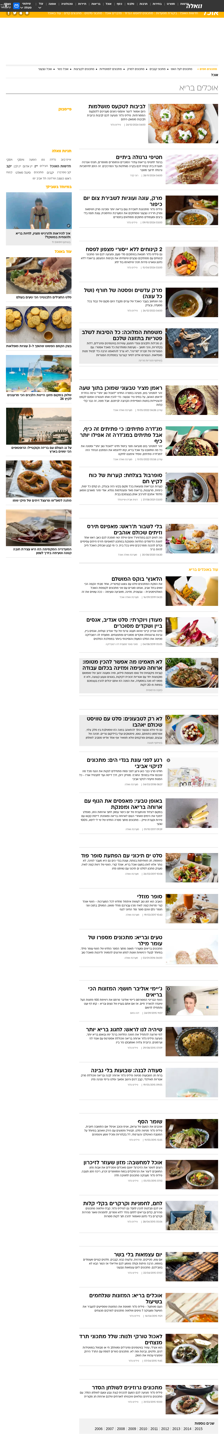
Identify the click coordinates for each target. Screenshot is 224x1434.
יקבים (50, 172)
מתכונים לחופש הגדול (139, 13)
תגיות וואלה (62, 151)
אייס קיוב (66, 160)
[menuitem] (168, 6)
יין (36, 166)
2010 (143, 1429)
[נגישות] (6, 6)
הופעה (33, 160)
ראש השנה (64, 178)
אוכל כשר (62, 69)
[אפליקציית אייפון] (21, 13)
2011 (154, 1429)
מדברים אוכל (113, 13)
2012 (165, 1429)
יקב (9, 166)
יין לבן (17, 166)
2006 (99, 1429)
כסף (119, 4)
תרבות (143, 4)
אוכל (109, 4)
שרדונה (51, 178)
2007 (110, 1429)
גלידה (53, 160)
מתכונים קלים (73, 13)
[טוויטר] (15, 13)
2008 (121, 1429)
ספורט (171, 4)
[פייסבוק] (8, 13)
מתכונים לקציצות (84, 69)
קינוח (9, 172)
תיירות (82, 4)
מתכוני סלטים (93, 13)
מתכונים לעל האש (181, 69)
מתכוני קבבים (158, 69)
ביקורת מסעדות (166, 13)
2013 (176, 1429)
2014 (187, 1429)
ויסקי (9, 160)
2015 (199, 1429)
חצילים (44, 166)
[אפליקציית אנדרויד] (27, 13)
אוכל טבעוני (45, 69)
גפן (43, 160)
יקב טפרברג (64, 172)
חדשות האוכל (189, 13)
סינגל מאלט (23, 172)
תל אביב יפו (39, 178)
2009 (132, 1429)
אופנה (52, 4)
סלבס (130, 4)
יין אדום (27, 166)
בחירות (157, 4)
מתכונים (39, 172)
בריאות (95, 4)
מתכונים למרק (135, 69)
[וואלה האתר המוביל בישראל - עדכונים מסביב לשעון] (194, 6)
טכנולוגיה (67, 4)
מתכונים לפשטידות (111, 69)
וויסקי (20, 160)
